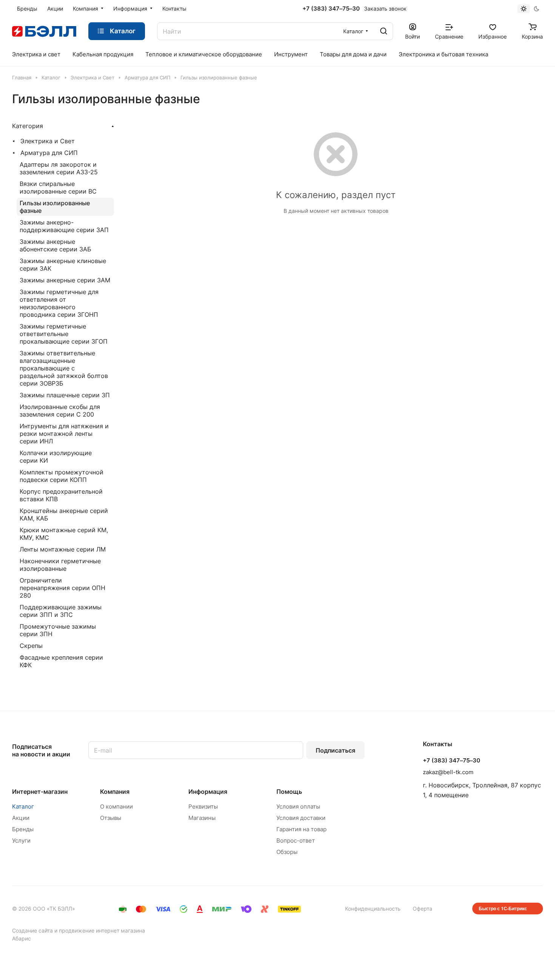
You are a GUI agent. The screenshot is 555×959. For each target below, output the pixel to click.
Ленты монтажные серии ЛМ (63, 549)
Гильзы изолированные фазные (55, 206)
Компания (115, 791)
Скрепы (31, 645)
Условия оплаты (298, 806)
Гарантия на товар (301, 829)
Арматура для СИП (49, 152)
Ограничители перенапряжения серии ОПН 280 (62, 587)
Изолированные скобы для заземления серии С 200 (60, 410)
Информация (207, 791)
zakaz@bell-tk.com (448, 772)
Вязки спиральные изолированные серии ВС (58, 187)
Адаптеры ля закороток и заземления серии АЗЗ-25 (59, 168)
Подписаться (335, 750)
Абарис (21, 938)
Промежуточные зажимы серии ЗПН (58, 630)
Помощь (289, 791)
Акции (20, 817)
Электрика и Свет (47, 141)
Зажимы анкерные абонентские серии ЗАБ (55, 245)
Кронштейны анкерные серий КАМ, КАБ (64, 514)
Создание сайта (32, 930)
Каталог (23, 806)
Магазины (202, 817)
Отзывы (110, 817)
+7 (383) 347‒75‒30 (331, 8)
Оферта (422, 908)
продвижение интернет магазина (102, 930)
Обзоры (287, 851)
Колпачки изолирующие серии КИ (56, 456)
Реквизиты (203, 806)
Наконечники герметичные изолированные (60, 564)
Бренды (23, 829)
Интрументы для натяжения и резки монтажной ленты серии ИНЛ (64, 433)
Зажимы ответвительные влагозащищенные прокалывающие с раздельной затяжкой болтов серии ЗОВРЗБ (64, 368)
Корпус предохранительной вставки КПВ (61, 495)
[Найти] (383, 31)
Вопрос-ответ (295, 840)
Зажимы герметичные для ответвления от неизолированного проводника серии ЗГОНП (59, 303)
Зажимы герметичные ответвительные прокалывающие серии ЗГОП (64, 333)
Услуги (21, 840)
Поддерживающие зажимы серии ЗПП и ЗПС (61, 610)
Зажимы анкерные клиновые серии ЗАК (63, 264)
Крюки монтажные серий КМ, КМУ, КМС (64, 533)
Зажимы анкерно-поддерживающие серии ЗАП (64, 226)
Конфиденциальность (373, 908)
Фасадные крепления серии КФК (61, 661)
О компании (116, 806)
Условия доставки (300, 817)
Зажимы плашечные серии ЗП (65, 395)
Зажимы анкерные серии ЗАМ (65, 280)
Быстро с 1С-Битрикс (503, 908)
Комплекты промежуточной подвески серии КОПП (61, 475)
